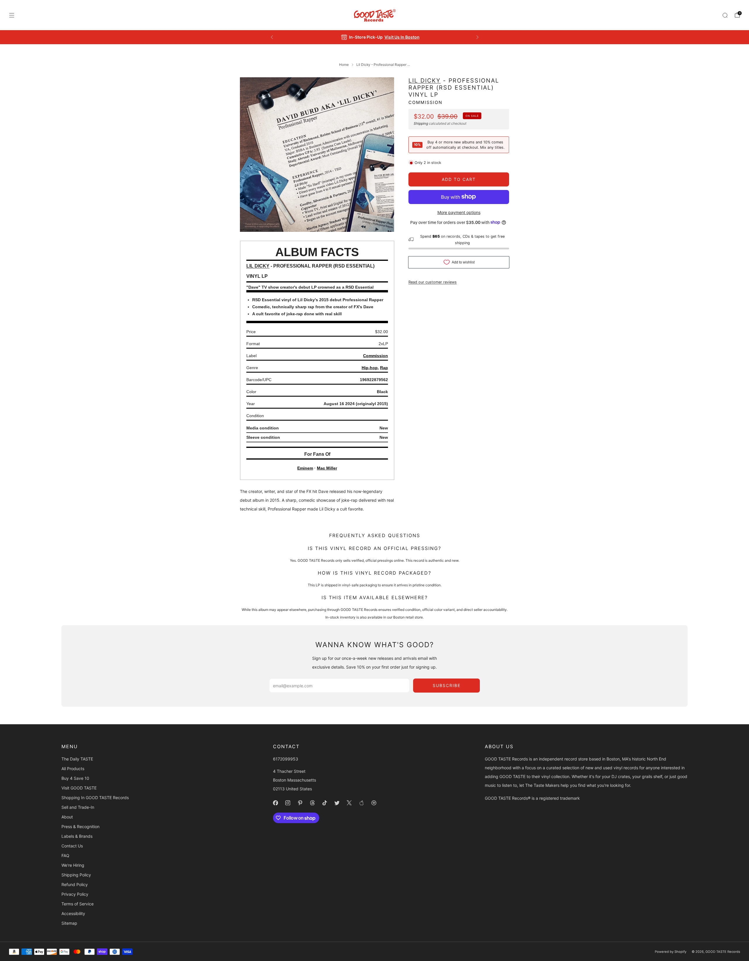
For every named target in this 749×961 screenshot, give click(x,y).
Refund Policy (74, 884)
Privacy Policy (74, 894)
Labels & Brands (76, 836)
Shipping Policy (76, 874)
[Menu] (12, 15)
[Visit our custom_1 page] (361, 803)
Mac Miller (327, 468)
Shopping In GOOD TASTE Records (95, 797)
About (67, 816)
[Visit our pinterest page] (300, 803)
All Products (72, 768)
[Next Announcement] (477, 37)
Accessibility (73, 913)
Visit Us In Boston (395, 37)
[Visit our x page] (349, 803)
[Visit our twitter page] (337, 803)
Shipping (421, 123)
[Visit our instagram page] (288, 803)
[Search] (725, 15)
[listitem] (374, 37)
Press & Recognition (80, 826)
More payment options (458, 212)
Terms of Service (77, 903)
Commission (425, 102)
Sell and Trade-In (77, 807)
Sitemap (69, 923)
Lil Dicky (424, 80)
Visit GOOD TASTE (79, 787)
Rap (384, 367)
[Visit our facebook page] (275, 803)
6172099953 (285, 758)
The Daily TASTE (77, 758)
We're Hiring (72, 865)
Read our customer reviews (432, 282)
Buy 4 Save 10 (75, 778)
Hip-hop (370, 367)
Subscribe (447, 685)
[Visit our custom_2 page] (374, 803)
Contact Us (72, 845)
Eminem (305, 468)
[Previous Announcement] (272, 37)
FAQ (65, 855)
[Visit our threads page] (312, 803)
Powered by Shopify (670, 952)
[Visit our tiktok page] (325, 803)
